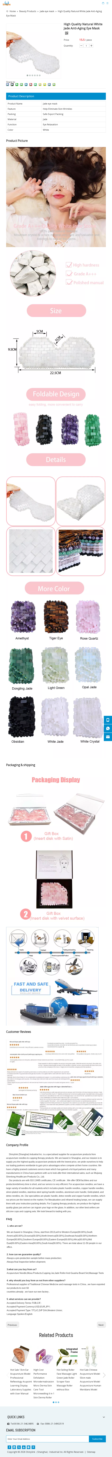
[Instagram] (28, 1447)
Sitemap (91, 1451)
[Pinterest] (33, 1447)
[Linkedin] (14, 1447)
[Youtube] (24, 1447)
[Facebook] (9, 1447)
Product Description (21, 96)
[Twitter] (19, 1447)
